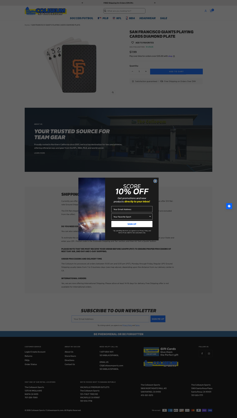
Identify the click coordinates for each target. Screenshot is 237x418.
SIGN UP (132, 224)
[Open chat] (229, 206)
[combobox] (131, 217)
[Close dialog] (155, 181)
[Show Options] (150, 217)
